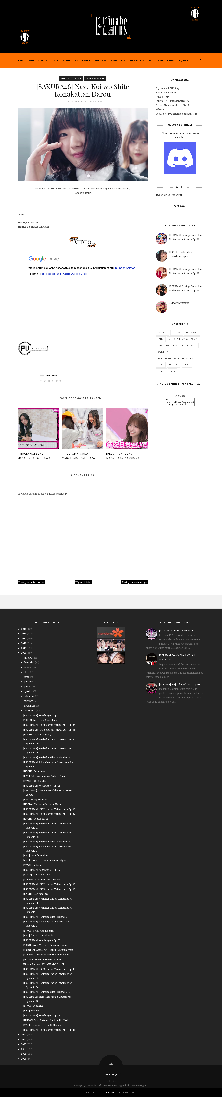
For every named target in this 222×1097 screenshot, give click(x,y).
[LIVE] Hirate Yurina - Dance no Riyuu (45, 860)
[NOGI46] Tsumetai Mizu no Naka (42, 804)
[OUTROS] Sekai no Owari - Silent (42, 959)
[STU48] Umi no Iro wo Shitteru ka (42, 1024)
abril (27, 672)
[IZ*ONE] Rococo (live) (35, 818)
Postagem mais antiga (134, 582)
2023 (24, 1044)
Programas (82, 60)
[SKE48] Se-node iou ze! (36, 874)
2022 (24, 1039)
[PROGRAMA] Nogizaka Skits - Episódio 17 (46, 991)
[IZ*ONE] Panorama (34, 771)
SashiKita (163, 352)
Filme (160, 365)
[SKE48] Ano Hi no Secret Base (40, 720)
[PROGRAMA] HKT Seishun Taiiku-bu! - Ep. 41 (49, 1029)
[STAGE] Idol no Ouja (35, 780)
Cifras (161, 371)
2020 (24, 652)
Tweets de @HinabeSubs (170, 194)
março (28, 667)
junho (27, 681)
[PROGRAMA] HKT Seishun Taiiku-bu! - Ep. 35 (49, 729)
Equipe (183, 60)
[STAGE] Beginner (33, 1005)
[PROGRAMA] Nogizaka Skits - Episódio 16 (46, 916)
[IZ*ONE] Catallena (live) (37, 734)
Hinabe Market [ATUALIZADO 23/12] (43, 964)
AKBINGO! (162, 333)
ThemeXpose (112, 1092)
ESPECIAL (173, 365)
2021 (24, 1034)
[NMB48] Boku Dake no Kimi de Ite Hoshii (46, 1020)
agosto (28, 691)
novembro (30, 705)
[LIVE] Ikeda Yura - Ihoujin (38, 935)
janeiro (28, 657)
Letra (160, 339)
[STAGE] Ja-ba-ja (32, 865)
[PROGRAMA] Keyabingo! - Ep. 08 (41, 940)
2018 (24, 643)
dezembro (30, 710)
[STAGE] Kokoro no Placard (38, 930)
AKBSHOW (177, 333)
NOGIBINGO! (192, 333)
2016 (24, 633)
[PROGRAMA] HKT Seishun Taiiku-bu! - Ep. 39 (49, 889)
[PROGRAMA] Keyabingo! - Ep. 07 (41, 869)
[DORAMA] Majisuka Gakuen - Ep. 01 (179, 684)
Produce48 (118, 60)
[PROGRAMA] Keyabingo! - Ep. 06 (41, 785)
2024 (24, 1049)
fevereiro (29, 662)
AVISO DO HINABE (179, 303)
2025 (24, 1053)
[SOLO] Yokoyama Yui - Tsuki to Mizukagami (48, 949)
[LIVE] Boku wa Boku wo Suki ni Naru (44, 776)
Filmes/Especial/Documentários (152, 60)
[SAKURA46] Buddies (35, 799)
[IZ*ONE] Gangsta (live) (36, 893)
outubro (29, 700)
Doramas (100, 60)
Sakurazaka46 (95, 78)
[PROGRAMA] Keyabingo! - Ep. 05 (41, 715)
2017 (24, 638)
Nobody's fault (70, 78)
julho (27, 686)
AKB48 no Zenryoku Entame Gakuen (175, 358)
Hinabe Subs (49, 375)
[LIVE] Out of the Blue (35, 855)
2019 (24, 648)
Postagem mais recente (31, 582)
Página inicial (83, 582)
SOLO (172, 371)
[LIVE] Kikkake (31, 1010)
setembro (29, 696)
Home (21, 60)
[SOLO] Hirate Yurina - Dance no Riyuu (45, 944)
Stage (67, 60)
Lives (54, 60)
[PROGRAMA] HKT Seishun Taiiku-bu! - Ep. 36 (49, 809)
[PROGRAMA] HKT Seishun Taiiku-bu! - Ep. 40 (49, 969)
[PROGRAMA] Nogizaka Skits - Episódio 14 (46, 757)
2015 (24, 628)
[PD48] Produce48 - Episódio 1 (176, 630)
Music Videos (38, 60)
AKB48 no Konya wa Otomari (183, 339)
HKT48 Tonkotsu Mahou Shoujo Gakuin (177, 345)
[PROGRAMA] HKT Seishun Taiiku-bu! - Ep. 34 (49, 724)
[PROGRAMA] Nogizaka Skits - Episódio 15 (46, 841)
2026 (24, 1058)
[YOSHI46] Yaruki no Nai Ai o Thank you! (46, 954)
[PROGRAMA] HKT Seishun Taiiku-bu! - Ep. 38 (49, 884)
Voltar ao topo (110, 1074)
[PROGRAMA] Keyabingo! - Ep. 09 (41, 1015)
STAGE (187, 365)
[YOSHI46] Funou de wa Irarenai (41, 879)
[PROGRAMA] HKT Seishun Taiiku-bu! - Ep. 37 (49, 813)
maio (27, 676)
